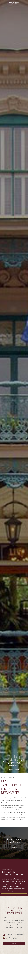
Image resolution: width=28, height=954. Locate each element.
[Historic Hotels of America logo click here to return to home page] (14, 3)
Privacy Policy (20, 934)
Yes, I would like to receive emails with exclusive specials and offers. (14, 938)
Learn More (14, 847)
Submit (14, 943)
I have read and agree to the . (15, 934)
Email (5, 930)
